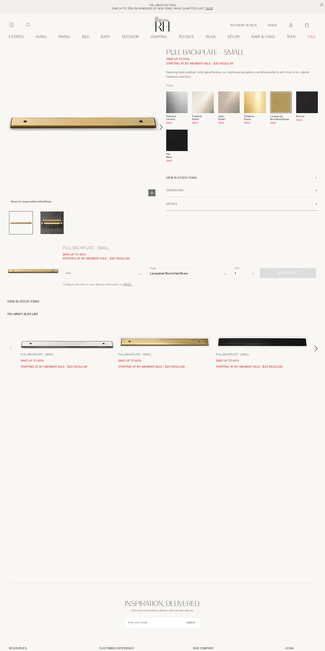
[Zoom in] (151, 192)
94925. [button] (127, 284)
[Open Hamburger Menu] (11, 25)
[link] (263, 37)
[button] (242, 178)
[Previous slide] (9, 348)
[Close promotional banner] (321, 4)
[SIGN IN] (291, 25)
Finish (153, 268)
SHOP (209, 8)
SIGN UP (191, 623)
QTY (237, 268)
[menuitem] (16, 37)
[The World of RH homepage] (162, 24)
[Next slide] (161, 127)
